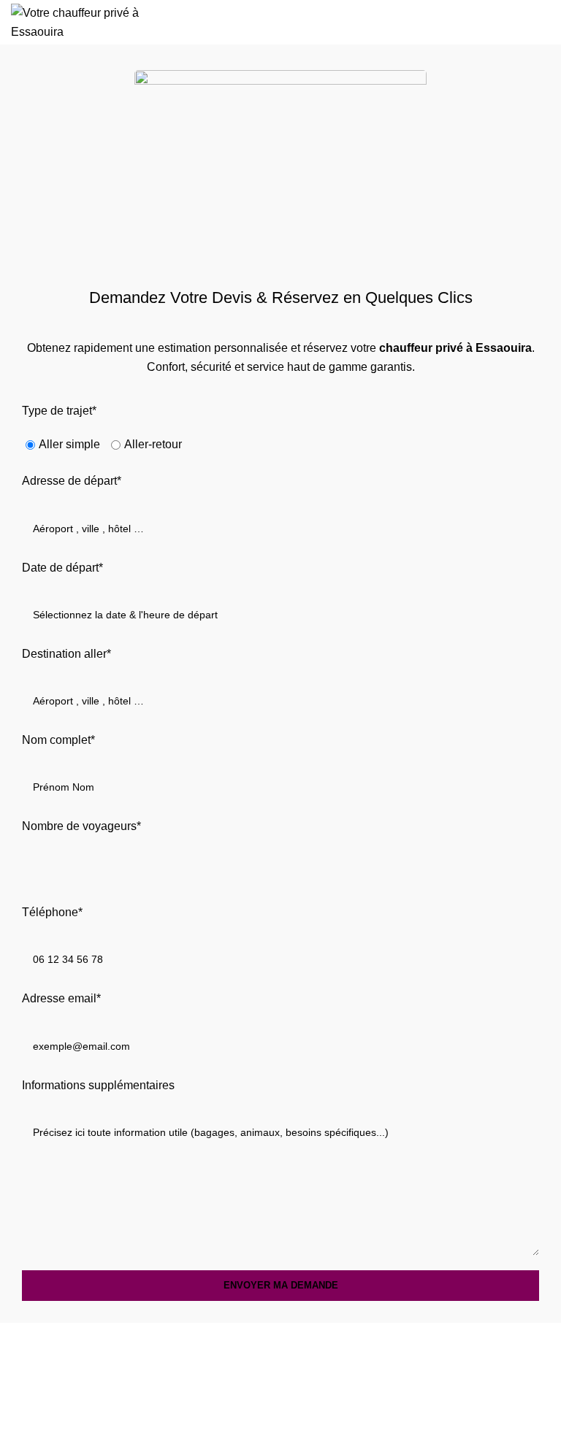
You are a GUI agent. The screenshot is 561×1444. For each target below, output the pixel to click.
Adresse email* (61, 998)
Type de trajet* (59, 410)
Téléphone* (52, 912)
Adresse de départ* (71, 481)
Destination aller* (66, 654)
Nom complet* (58, 740)
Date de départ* (62, 567)
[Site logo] (91, 21)
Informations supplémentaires (98, 1085)
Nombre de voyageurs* (81, 826)
